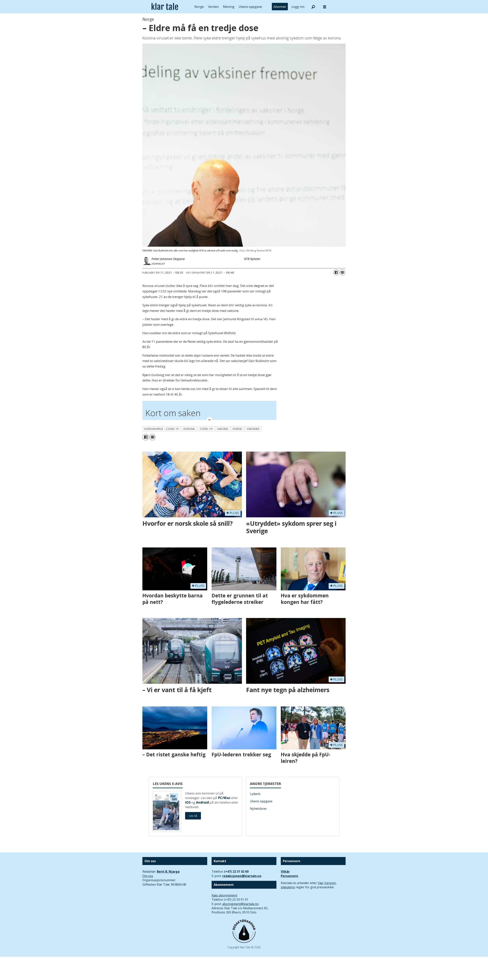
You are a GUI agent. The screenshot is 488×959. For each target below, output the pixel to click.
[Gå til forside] (164, 6)
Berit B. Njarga (168, 871)
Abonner (279, 6)
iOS (188, 802)
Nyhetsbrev (258, 809)
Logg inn (297, 6)
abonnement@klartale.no (240, 904)
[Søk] (313, 6)
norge (237, 429)
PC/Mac (224, 798)
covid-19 (206, 429)
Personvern (289, 876)
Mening (228, 6)
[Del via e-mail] (342, 272)
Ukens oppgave (250, 6)
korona (189, 429)
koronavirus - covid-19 (161, 429)
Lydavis (255, 794)
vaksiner (253, 429)
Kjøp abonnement (224, 895)
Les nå (193, 816)
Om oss (147, 876)
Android (202, 802)
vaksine (222, 429)
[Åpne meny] (324, 6)
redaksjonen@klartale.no (241, 876)
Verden (213, 6)
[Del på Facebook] (336, 272)
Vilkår (285, 871)
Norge (199, 6)
